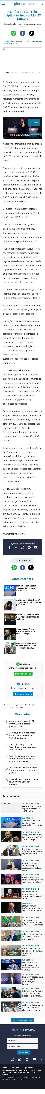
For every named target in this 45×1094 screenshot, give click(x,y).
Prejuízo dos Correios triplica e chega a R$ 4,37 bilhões (31, 808)
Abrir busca (42, 4)
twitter (23, 551)
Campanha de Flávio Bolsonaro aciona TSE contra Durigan (32, 837)
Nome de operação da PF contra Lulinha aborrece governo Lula (21, 724)
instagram (16, 547)
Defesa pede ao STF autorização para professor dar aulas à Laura (31, 866)
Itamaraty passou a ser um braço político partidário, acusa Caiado (32, 980)
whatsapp (22, 547)
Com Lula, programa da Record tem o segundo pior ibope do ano (22, 747)
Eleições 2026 (28, 818)
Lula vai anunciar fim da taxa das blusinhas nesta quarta (32, 936)
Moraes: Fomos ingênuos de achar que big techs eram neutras (32, 908)
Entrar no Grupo (24, 694)
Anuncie (5, 1068)
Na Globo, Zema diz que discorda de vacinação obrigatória (32, 822)
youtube (36, 547)
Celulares (27, 903)
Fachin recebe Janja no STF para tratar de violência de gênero (32, 1007)
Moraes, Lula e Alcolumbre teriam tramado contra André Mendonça (22, 735)
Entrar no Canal (24, 674)
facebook (9, 547)
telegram (29, 547)
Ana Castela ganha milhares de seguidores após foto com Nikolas (32, 879)
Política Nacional (30, 804)
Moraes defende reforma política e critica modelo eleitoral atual (32, 895)
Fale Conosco (16, 1068)
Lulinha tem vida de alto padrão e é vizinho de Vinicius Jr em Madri (32, 952)
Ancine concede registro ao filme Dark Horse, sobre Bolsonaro (32, 922)
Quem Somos (29, 1068)
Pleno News (24, 4)
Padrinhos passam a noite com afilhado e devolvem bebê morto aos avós (22, 758)
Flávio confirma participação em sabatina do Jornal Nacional (30, 966)
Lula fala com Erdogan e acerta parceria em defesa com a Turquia (32, 993)
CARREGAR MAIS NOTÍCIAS (22, 1020)
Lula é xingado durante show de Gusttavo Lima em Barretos (23, 782)
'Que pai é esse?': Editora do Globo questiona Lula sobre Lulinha (23, 770)
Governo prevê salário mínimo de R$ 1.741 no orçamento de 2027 (32, 851)
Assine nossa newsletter (22, 1036)
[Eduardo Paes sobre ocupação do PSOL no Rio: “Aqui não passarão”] (6, 832)
